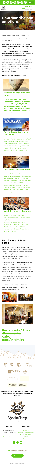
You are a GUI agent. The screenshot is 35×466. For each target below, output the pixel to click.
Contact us (17, 455)
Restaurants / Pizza (16, 330)
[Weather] (4, 2)
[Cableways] (11, 2)
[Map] (21, 2)
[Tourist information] (18, 2)
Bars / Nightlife (13, 339)
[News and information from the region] (14, 2)
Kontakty (26, 430)
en (30, 2)
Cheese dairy (11, 333)
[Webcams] (7, 2)
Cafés (6, 336)
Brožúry (26, 439)
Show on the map (9, 437)
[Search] (25, 2)
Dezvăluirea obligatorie (26, 432)
